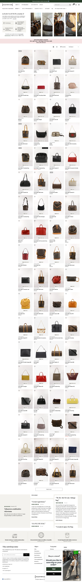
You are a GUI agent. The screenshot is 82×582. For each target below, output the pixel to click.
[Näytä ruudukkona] (53, 46)
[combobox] (63, 4)
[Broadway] (41, 472)
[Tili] (76, 4)
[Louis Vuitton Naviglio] (41, 108)
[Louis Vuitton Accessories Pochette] (72, 156)
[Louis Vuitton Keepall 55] (25, 326)
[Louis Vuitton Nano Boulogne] (41, 205)
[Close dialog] (79, 552)
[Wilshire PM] (25, 229)
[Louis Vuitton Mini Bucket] (57, 83)
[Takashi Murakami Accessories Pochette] (41, 326)
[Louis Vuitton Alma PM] (57, 108)
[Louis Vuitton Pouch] (57, 59)
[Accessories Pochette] (57, 180)
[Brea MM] (41, 399)
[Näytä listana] (56, 46)
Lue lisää (14, 18)
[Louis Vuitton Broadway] (72, 326)
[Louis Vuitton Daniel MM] (72, 350)
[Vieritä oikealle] (79, 24)
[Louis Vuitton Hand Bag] (72, 399)
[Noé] (72, 229)
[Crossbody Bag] (72, 83)
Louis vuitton (36, 69)
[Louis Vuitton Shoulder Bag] (25, 83)
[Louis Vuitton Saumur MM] (57, 302)
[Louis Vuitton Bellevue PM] (72, 374)
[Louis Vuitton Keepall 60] (41, 447)
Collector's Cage (42, 579)
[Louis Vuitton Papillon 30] (57, 350)
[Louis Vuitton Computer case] (25, 277)
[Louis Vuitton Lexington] (25, 374)
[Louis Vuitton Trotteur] (72, 277)
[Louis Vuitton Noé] (25, 59)
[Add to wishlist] (34, 51)
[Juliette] (41, 59)
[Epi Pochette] (41, 350)
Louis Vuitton (20, 69)
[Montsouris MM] (57, 229)
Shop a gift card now (41, 42)
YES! (54, 569)
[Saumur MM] (57, 423)
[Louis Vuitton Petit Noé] (25, 253)
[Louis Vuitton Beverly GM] (57, 472)
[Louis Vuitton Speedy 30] (72, 180)
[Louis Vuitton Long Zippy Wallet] (41, 83)
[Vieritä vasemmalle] (33, 24)
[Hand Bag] (72, 108)
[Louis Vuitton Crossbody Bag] (25, 156)
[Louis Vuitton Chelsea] (72, 205)
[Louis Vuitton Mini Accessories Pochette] (72, 132)
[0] (73, 4)
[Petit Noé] (25, 108)
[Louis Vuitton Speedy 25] (72, 59)
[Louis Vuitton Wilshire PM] (41, 374)
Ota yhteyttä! (20, 34)
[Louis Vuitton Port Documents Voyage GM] (41, 229)
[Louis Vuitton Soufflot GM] (25, 180)
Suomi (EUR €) (7, 579)
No (54, 574)
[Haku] (70, 4)
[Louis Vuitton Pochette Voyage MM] (25, 350)
